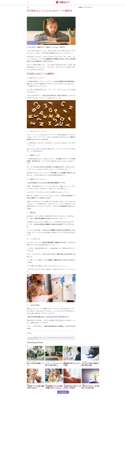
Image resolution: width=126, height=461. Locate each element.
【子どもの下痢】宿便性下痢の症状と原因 (90, 364)
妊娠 (64, 384)
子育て (28, 7)
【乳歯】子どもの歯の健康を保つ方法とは (35, 387)
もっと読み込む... (63, 392)
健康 (64, 361)
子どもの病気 (84, 361)
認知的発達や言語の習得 (54, 317)
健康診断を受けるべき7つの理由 (71, 364)
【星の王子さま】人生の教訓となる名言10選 (90, 387)
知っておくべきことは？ (31, 361)
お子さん (63, 67)
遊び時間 (83, 384)
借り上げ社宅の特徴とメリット (35, 364)
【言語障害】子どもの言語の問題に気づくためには (54, 387)
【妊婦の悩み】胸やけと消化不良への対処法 (72, 387)
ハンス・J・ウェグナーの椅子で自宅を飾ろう (53, 364)
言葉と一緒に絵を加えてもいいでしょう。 (56, 266)
